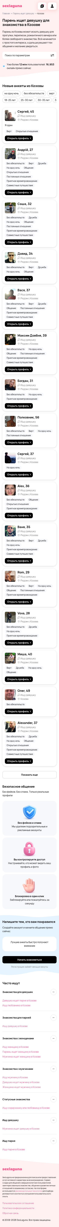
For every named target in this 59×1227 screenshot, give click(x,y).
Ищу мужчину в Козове (15, 1077)
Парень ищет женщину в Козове (20, 1051)
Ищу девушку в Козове (15, 1026)
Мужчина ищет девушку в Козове (20, 1128)
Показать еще (29, 774)
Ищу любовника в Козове (16, 1005)
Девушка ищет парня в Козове (19, 1000)
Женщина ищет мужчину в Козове (21, 1087)
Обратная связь (10, 1213)
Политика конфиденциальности (18, 1208)
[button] (11, 93)
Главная (6, 13)
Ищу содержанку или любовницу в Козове (26, 1108)
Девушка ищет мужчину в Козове (20, 1082)
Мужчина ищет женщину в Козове (21, 1056)
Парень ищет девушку (23, 13)
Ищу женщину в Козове (15, 1047)
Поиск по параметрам (17, 55)
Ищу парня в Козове (13, 1149)
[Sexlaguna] (12, 6)
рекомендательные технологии (28, 1191)
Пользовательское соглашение (18, 1203)
